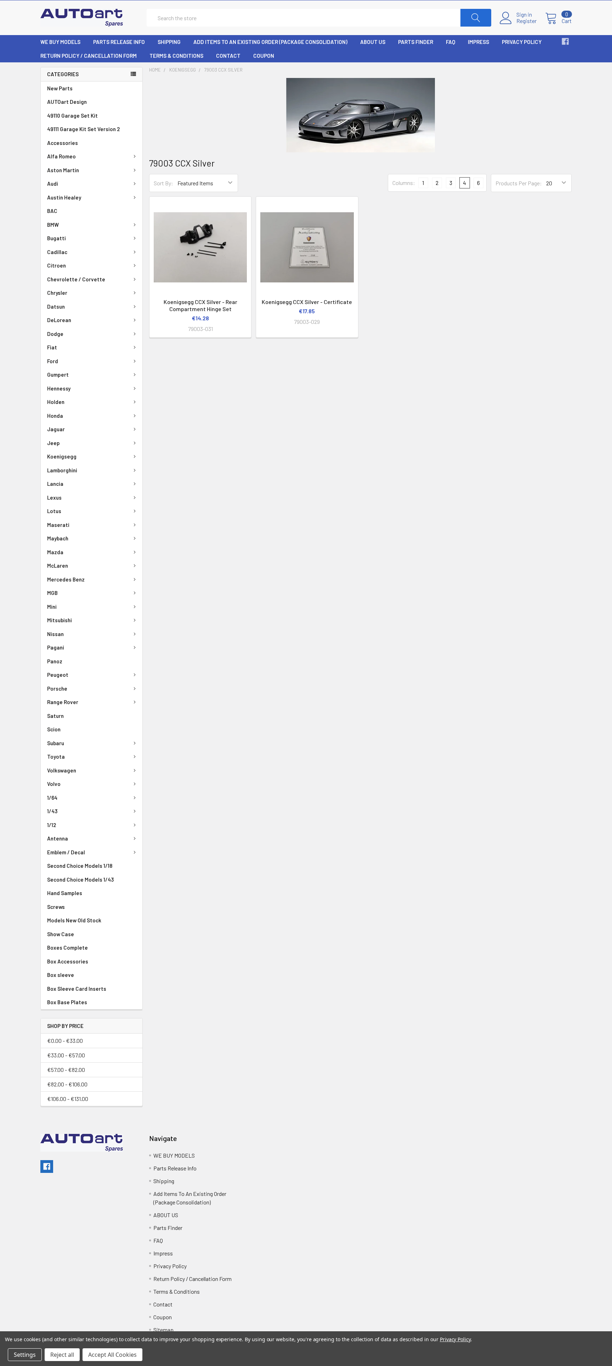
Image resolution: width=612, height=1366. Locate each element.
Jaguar (56, 429)
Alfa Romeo (61, 156)
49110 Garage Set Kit (72, 115)
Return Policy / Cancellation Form (88, 55)
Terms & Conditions (176, 55)
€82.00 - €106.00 (67, 1084)
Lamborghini (62, 470)
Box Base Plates (67, 1002)
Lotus (54, 511)
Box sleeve (60, 975)
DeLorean (59, 320)
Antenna (57, 838)
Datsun (56, 306)
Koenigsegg (61, 456)
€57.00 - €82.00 (66, 1069)
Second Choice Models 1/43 (80, 879)
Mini (52, 606)
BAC (52, 211)
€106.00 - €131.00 (67, 1098)
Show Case (60, 934)
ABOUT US (372, 42)
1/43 (52, 811)
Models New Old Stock (74, 920)
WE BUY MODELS (60, 42)
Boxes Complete (67, 947)
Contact (228, 55)
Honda (55, 415)
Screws (56, 907)
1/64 (52, 797)
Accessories (62, 143)
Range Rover (62, 702)
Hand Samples (64, 893)
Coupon (263, 55)
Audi (52, 183)
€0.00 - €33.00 (65, 1040)
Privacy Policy (522, 42)
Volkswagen (61, 770)
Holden (55, 402)
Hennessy (58, 388)
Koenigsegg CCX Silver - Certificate (307, 301)
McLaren (57, 565)
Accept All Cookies (112, 1355)
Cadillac (57, 252)
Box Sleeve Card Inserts (76, 988)
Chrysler (57, 292)
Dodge (55, 334)
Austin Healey (64, 197)
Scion (54, 729)
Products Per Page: (518, 183)
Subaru (55, 743)
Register (526, 21)
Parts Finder (415, 42)
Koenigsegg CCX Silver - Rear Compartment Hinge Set (200, 305)
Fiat (52, 347)
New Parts (60, 88)
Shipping (169, 42)
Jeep (53, 443)
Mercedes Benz (66, 579)
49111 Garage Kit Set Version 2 (83, 129)
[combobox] (319, 18)
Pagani (55, 647)
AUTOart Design (67, 102)
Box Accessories (67, 961)
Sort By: (163, 183)
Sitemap (163, 1329)
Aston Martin (63, 170)
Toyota (56, 756)
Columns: (403, 182)
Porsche (57, 688)
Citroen (56, 265)
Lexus (54, 497)
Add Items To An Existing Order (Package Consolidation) (270, 42)
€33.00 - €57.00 (66, 1055)
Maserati (58, 525)
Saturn (55, 716)
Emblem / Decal (66, 852)
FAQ (450, 42)
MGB (52, 593)
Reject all (62, 1355)
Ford (52, 361)
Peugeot (57, 674)
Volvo (54, 784)
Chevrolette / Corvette (76, 279)
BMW (53, 224)
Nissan (55, 634)
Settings (25, 1355)
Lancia (55, 483)
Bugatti (56, 238)
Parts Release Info (119, 42)
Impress (478, 42)
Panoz (54, 661)
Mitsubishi (59, 620)
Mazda (55, 552)
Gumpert (58, 374)
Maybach (57, 538)
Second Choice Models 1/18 (79, 865)
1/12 (51, 825)
